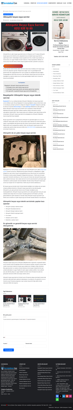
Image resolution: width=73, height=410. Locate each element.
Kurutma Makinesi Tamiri (58, 92)
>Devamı (10, 386)
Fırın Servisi (22, 388)
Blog (64, 3)
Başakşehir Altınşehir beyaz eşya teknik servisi (16, 85)
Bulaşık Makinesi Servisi (24, 379)
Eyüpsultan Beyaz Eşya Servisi (45, 378)
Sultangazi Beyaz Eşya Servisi (44, 370)
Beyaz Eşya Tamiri (57, 76)
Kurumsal (27, 3)
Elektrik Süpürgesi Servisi (25, 383)
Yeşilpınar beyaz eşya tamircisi (45, 387)
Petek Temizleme (57, 73)
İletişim (69, 3)
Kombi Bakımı (56, 71)
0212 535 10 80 (31, 127)
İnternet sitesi (29, 343)
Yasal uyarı (56, 407)
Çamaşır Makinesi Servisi (25, 381)
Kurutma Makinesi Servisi (25, 385)
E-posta (5, 343)
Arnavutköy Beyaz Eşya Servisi (45, 385)
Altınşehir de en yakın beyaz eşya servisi (17, 87)
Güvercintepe (17, 106)
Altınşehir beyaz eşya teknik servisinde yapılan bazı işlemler (22, 89)
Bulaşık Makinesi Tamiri (58, 83)
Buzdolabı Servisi (23, 377)
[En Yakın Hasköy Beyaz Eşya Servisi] (39, 298)
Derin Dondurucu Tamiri (58, 85)
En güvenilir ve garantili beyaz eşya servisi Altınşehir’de (21, 91)
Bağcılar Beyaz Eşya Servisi (44, 383)
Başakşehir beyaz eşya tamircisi (45, 368)
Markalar (59, 3)
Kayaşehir (33, 104)
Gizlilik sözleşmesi (64, 407)
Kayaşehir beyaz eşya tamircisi (45, 389)
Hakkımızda (51, 407)
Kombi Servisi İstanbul (24, 368)
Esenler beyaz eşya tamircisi (44, 380)
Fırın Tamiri (55, 90)
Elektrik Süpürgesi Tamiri (58, 87)
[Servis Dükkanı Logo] (9, 3)
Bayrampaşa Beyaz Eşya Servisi (45, 376)
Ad (4, 337)
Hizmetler (33, 3)
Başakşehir (6, 101)
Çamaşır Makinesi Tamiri (58, 80)
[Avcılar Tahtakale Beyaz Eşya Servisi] (9, 298)
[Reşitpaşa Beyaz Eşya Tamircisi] (24, 298)
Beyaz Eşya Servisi (42, 3)
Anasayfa (6, 11)
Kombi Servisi (52, 3)
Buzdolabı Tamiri (56, 78)
